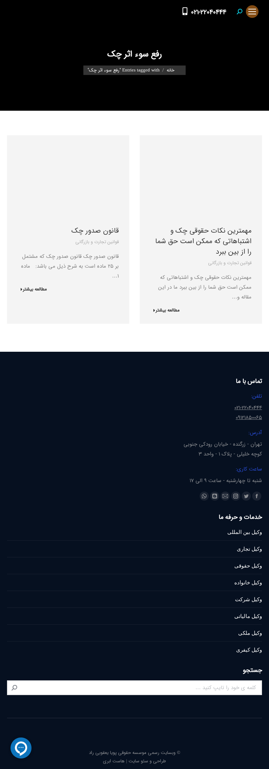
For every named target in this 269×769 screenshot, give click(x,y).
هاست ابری (114, 761)
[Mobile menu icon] (252, 11)
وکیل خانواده (248, 582)
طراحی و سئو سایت (147, 761)
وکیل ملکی (250, 633)
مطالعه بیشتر (168, 310)
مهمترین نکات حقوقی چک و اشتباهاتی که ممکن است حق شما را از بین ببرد (203, 241)
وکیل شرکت (248, 599)
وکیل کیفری (249, 650)
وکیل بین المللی (244, 532)
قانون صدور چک (95, 230)
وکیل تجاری (249, 549)
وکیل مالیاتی (248, 616)
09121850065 (249, 417)
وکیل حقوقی (248, 566)
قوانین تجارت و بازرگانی (229, 263)
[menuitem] (171, 11)
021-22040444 (208, 12)
